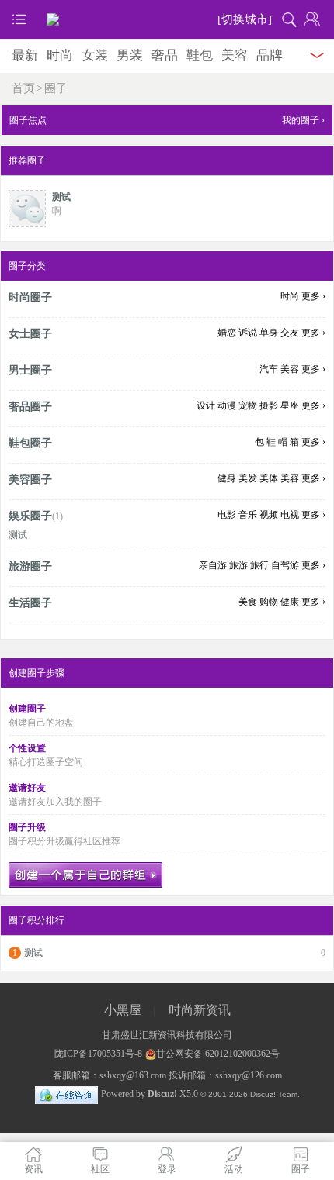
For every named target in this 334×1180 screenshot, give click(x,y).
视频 (268, 514)
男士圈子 (30, 370)
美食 (247, 601)
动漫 (226, 405)
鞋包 (199, 55)
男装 (130, 55)
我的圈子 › (303, 120)
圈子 (56, 88)
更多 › (313, 296)
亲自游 (213, 565)
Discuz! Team (273, 1094)
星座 (289, 405)
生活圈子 (30, 603)
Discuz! (162, 1094)
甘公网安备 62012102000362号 (218, 1053)
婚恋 (226, 332)
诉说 (247, 332)
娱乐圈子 (30, 516)
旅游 (238, 565)
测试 (61, 196)
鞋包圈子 (30, 443)
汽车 (268, 369)
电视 (289, 514)
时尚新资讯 (200, 1009)
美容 (234, 55)
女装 (95, 55)
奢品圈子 (30, 406)
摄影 (268, 405)
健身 (226, 478)
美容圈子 (30, 479)
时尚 (60, 55)
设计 (206, 405)
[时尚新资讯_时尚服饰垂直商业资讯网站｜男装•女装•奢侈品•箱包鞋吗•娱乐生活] (167, 19)
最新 (25, 55)
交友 (289, 332)
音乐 (247, 514)
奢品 (164, 55)
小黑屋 (122, 1009)
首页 (23, 88)
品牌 (269, 55)
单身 (268, 332)
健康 (289, 601)
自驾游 (285, 565)
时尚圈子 (30, 297)
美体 (268, 478)
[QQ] (66, 1094)
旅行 (259, 565)
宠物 (247, 405)
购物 (268, 601)
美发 (247, 478)
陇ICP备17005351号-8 (98, 1053)
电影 (226, 514)
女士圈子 (30, 334)
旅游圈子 (30, 566)
